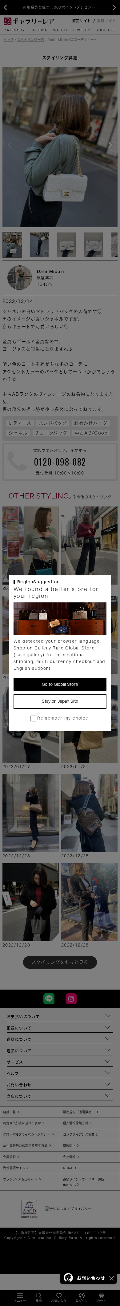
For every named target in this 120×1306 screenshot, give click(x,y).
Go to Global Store (60, 684)
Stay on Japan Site (60, 701)
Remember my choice (62, 718)
